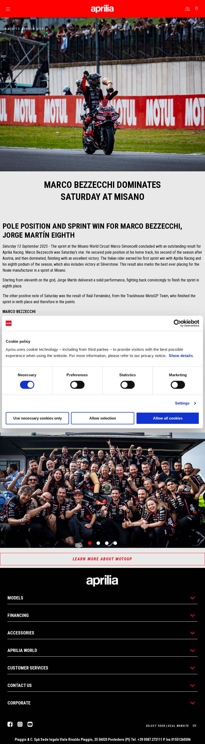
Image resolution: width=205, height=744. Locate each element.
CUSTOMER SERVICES (28, 667)
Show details (181, 355)
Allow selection (102, 418)
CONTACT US (20, 685)
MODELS (15, 597)
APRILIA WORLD (22, 650)
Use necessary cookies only (37, 418)
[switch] (77, 385)
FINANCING (18, 615)
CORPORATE (19, 702)
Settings (182, 403)
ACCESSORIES (21, 632)
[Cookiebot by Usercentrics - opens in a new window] (177, 323)
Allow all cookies (167, 418)
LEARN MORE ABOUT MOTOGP (102, 559)
